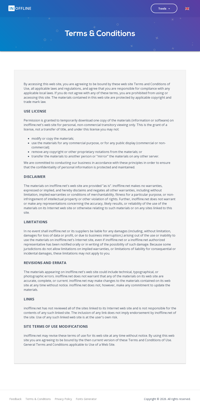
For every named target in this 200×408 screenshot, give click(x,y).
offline (20, 8)
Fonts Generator (86, 399)
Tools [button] (163, 8)
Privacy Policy (63, 399)
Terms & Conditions (38, 399)
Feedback (15, 399)
